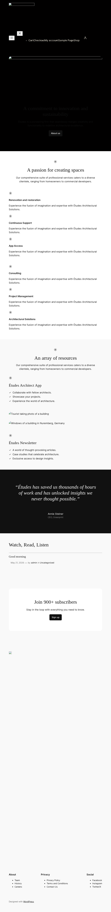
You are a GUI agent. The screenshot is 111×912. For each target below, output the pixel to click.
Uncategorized (47, 562)
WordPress (28, 901)
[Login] (85, 38)
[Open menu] (12, 38)
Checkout (39, 40)
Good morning (17, 556)
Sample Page (66, 40)
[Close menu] (20, 33)
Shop (76, 40)
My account (51, 40)
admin (34, 562)
